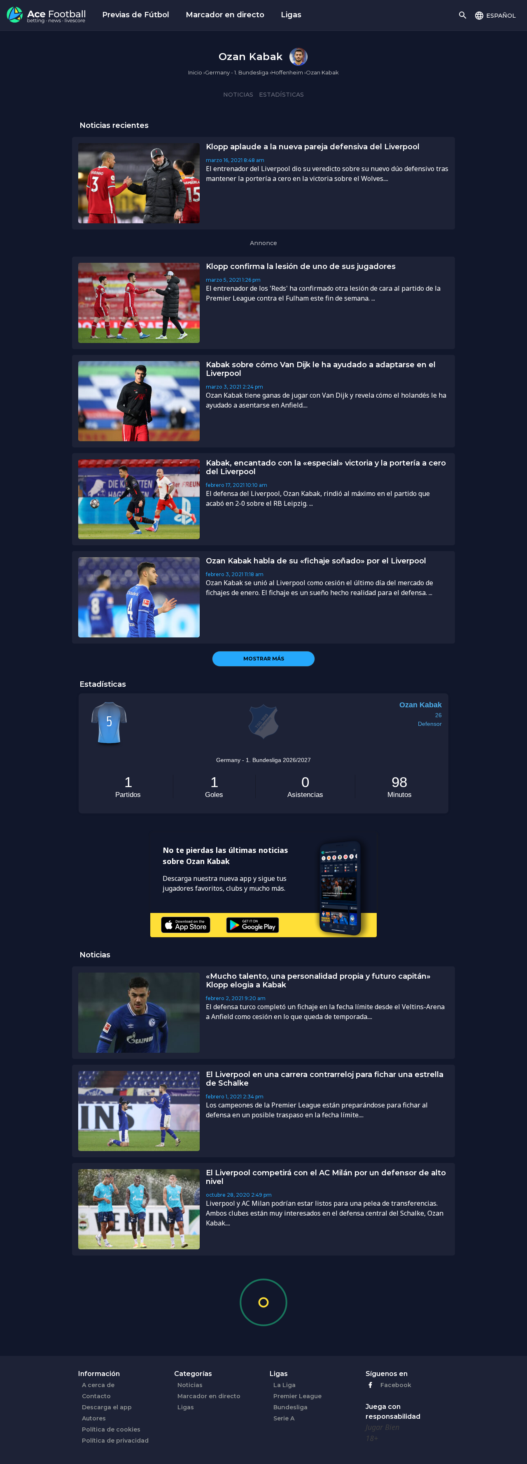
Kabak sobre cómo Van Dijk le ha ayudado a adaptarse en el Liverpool (321, 369)
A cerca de (98, 1385)
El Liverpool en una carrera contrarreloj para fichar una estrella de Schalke (324, 1079)
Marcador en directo (225, 14)
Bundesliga (290, 1407)
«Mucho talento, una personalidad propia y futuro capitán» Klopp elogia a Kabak (318, 980)
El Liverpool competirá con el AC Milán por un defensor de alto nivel (326, 1177)
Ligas (291, 14)
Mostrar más (263, 659)
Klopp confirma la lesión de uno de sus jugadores (301, 266)
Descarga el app (107, 1407)
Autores (94, 1418)
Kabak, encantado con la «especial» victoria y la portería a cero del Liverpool (326, 467)
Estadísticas (281, 94)
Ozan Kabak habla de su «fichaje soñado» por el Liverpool (316, 560)
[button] (495, 15)
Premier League (297, 1396)
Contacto (96, 1396)
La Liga (284, 1385)
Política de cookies (111, 1429)
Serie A (283, 1418)
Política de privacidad (115, 1440)
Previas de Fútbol (135, 14)
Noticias (238, 94)
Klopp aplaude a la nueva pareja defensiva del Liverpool (313, 146)
